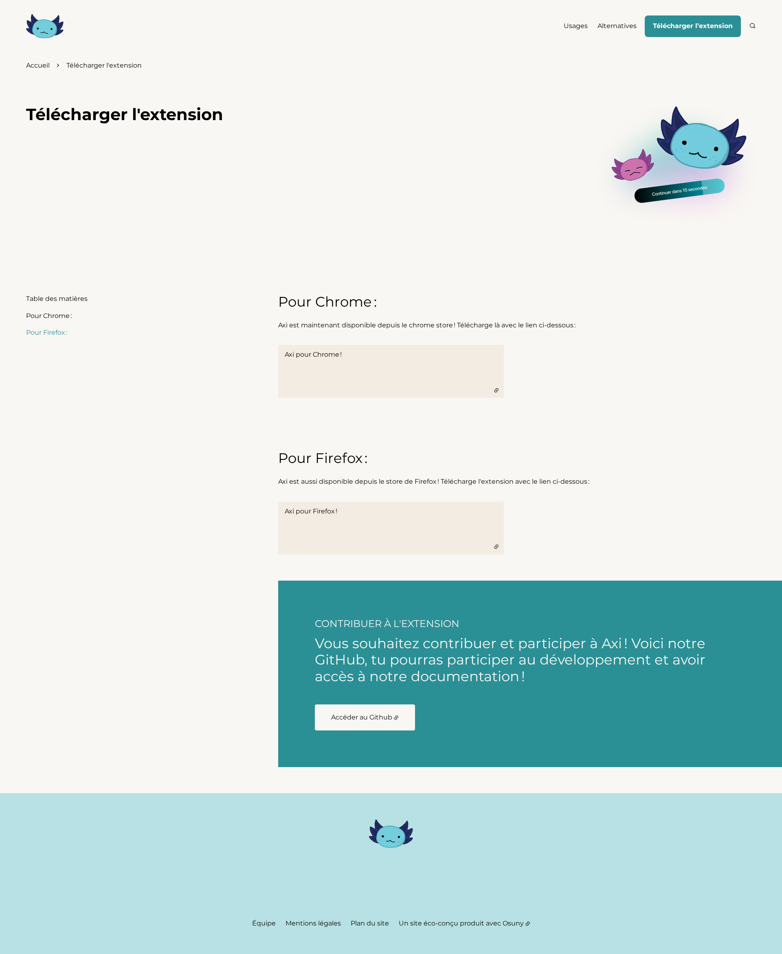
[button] (674, 160)
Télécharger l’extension (693, 26)
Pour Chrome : (49, 316)
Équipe (264, 923)
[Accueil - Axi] (45, 26)
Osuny (513, 923)
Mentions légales (313, 923)
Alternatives (617, 26)
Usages (576, 26)
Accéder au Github (361, 717)
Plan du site (370, 923)
